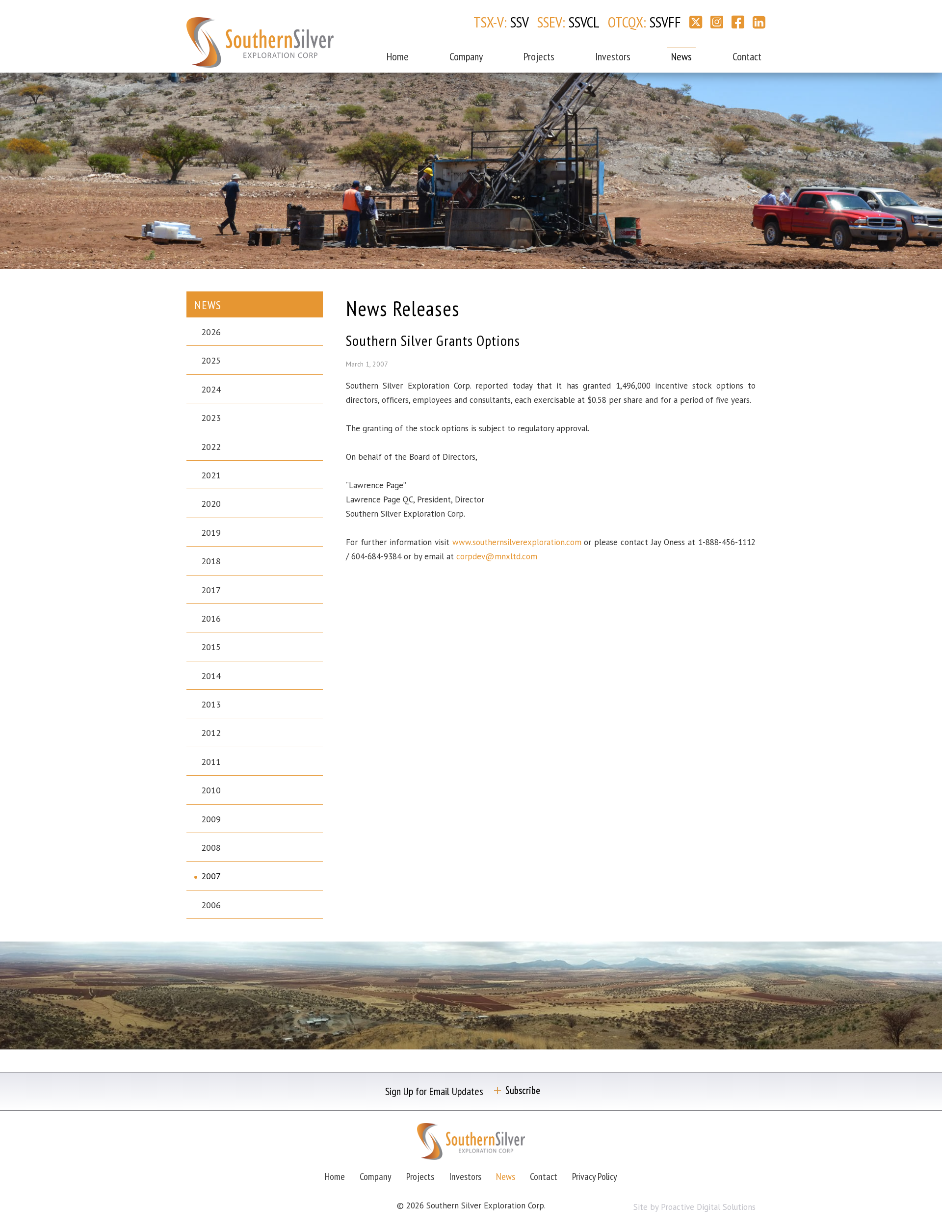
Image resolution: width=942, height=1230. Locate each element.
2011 (211, 761)
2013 (211, 704)
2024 (211, 389)
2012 (211, 732)
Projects (538, 56)
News (681, 56)
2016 (211, 618)
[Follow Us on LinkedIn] (759, 22)
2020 (211, 503)
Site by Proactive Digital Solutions (694, 1207)
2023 (211, 417)
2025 (211, 360)
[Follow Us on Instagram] (716, 22)
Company (466, 56)
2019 (211, 532)
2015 (211, 647)
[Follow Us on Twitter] (695, 22)
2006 (211, 905)
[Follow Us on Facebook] (738, 22)
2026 (211, 332)
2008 (211, 847)
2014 (211, 675)
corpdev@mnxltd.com (496, 556)
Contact (747, 56)
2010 (211, 790)
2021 (211, 475)
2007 (211, 876)
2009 (211, 819)
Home (398, 56)
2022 (211, 446)
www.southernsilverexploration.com (516, 542)
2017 (211, 590)
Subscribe (522, 1090)
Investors (612, 56)
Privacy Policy (594, 1176)
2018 (211, 561)
